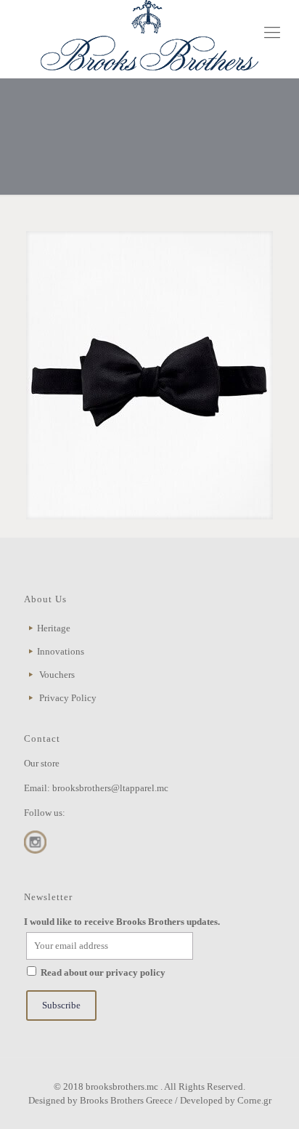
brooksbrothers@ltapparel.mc (110, 787)
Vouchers (57, 674)
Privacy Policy (68, 697)
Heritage (53, 628)
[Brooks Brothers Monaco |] (149, 35)
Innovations (60, 651)
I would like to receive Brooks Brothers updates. (122, 921)
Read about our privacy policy (103, 972)
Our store (42, 763)
